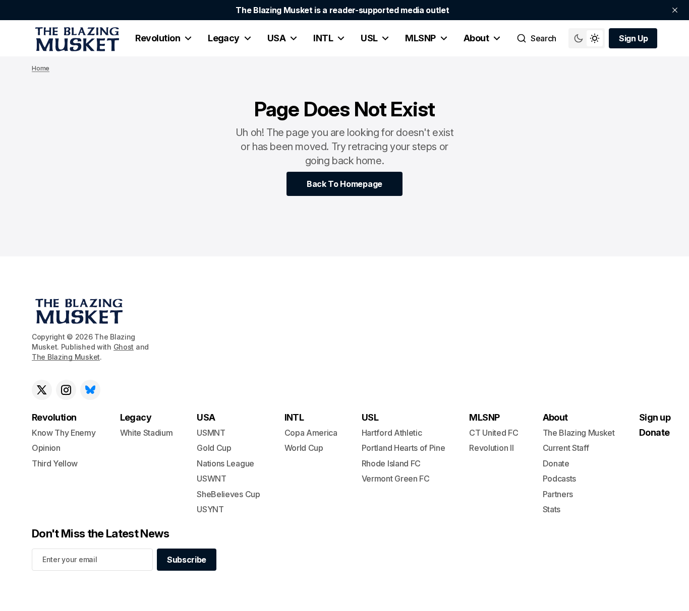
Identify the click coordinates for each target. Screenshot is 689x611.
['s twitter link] (42, 390)
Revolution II (491, 448)
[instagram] (66, 390)
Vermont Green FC (396, 478)
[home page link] (75, 38)
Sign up (654, 417)
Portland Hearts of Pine (403, 448)
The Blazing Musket (66, 357)
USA (276, 38)
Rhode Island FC (391, 463)
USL (369, 38)
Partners (558, 494)
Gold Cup (214, 448)
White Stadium (146, 433)
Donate (556, 463)
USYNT (210, 509)
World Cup (303, 448)
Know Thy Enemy (64, 433)
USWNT (211, 478)
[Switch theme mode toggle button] (586, 38)
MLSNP (420, 38)
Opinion (46, 448)
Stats (551, 509)
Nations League (225, 463)
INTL (323, 38)
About (476, 38)
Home (40, 68)
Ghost (123, 347)
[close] (675, 10)
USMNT (211, 433)
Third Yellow (55, 463)
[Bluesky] (90, 390)
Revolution (157, 38)
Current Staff (566, 448)
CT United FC (493, 433)
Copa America (310, 433)
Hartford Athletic (392, 433)
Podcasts (559, 478)
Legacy (224, 38)
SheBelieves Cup (228, 494)
